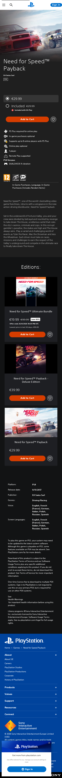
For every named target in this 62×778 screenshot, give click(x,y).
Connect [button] (9, 714)
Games (16, 647)
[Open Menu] (3, 5)
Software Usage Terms (52, 763)
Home (7, 647)
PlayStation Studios (13, 667)
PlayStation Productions (15, 671)
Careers (8, 663)
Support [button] (9, 700)
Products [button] (10, 687)
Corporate (9, 675)
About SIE (9, 659)
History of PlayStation (14, 679)
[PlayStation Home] (31, 4)
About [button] (8, 654)
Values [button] (8, 694)
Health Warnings (15, 599)
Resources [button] (10, 707)
